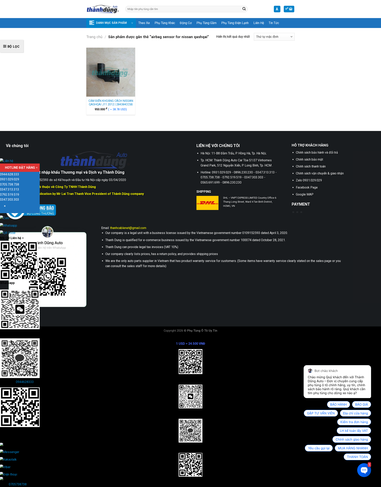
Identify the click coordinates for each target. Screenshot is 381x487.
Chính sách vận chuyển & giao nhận (320, 173)
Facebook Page (307, 187)
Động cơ (186, 23)
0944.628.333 (9, 174)
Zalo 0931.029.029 (309, 180)
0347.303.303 (9, 199)
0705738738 (18, 484)
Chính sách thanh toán (311, 166)
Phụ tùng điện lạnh (235, 23)
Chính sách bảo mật (309, 159)
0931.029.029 (9, 179)
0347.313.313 (9, 189)
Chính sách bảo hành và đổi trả (317, 152)
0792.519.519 (9, 194)
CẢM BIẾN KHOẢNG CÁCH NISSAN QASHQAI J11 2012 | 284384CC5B (111, 102)
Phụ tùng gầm (206, 23)
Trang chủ (94, 37)
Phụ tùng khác (165, 23)
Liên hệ (258, 23)
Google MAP (305, 194)
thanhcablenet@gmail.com (128, 228)
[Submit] (244, 9)
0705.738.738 (9, 184)
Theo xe (144, 23)
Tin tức (274, 23)
